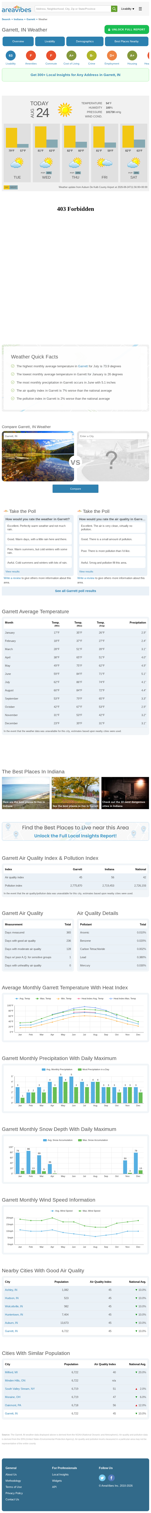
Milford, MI (11, 1372)
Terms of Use (14, 1486)
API (54, 1486)
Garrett (31, 19)
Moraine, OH (12, 1397)
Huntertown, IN (14, 1314)
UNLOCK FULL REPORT (128, 29)
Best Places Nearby (127, 41)
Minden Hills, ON (15, 1380)
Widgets (57, 1480)
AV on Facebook (111, 1478)
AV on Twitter (102, 1478)
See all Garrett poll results (75, 591)
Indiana (18, 19)
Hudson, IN (12, 1298)
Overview (18, 41)
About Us (11, 1474)
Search (6, 19)
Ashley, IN (11, 1289)
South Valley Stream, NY (20, 1388)
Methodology (13, 1480)
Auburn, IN (11, 1322)
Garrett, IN (11, 1331)
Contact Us (12, 1499)
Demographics (85, 41)
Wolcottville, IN (14, 1306)
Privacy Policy (14, 1493)
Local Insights (60, 1474)
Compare (75, 488)
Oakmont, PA (13, 1405)
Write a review (12, 578)
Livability (126, 8)
